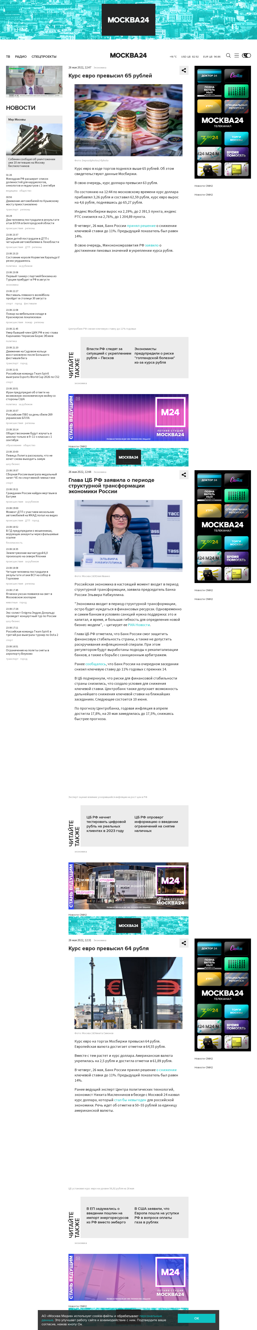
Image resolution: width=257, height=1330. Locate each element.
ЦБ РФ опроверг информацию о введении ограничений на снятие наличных (156, 824)
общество (25, 191)
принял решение (141, 225)
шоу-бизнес (13, 464)
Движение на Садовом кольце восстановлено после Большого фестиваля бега (27, 354)
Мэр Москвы (17, 119)
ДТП (27, 247)
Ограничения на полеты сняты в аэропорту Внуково (27, 652)
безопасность (14, 542)
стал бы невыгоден (130, 1100)
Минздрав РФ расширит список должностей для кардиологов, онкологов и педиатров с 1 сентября (30, 182)
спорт (9, 303)
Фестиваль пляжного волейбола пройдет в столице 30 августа (27, 296)
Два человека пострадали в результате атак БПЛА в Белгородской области (32, 221)
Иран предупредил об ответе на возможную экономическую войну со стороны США (31, 395)
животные (12, 602)
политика (11, 266)
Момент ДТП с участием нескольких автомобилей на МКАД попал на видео (32, 513)
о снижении (166, 1070)
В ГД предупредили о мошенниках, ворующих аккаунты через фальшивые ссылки (32, 534)
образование (13, 445)
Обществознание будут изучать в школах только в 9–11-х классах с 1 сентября (29, 436)
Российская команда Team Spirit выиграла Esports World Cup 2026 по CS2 (32, 375)
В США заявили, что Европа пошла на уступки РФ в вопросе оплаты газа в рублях (157, 1215)
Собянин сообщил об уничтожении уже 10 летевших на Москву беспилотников (31, 162)
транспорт (12, 209)
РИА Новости (139, 625)
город (18, 303)
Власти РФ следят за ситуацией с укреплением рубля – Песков (109, 353)
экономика (12, 285)
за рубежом (25, 266)
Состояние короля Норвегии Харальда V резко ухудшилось (32, 259)
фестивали (30, 303)
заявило (152, 245)
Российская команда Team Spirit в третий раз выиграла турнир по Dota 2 (32, 633)
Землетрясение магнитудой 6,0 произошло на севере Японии (27, 554)
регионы (25, 209)
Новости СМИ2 (77, 446)
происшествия (14, 228)
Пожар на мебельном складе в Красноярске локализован (26, 315)
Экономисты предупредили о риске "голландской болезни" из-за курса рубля (155, 356)
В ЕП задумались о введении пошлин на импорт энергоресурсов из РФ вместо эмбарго (107, 1215)
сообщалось (95, 664)
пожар (28, 322)
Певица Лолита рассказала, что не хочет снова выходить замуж (29, 457)
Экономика (100, 68)
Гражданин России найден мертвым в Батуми (31, 495)
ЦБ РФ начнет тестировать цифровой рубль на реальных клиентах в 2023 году (106, 824)
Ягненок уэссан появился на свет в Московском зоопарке (29, 595)
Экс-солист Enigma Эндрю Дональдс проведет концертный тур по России (31, 614)
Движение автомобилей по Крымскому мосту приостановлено (32, 202)
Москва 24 (128, 55)
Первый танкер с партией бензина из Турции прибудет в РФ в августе (31, 278)
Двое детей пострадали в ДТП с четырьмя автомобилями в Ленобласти (32, 240)
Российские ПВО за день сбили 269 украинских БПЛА (29, 416)
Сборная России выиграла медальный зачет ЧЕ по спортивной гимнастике (31, 476)
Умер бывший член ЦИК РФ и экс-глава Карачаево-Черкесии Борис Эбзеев (32, 334)
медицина (11, 191)
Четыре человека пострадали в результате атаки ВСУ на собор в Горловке (28, 575)
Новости (20, 108)
